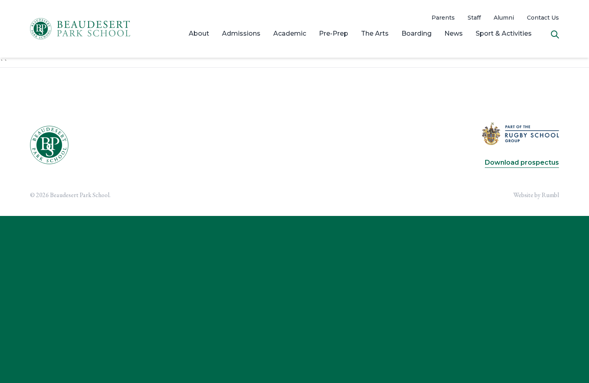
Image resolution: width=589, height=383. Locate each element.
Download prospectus (522, 162)
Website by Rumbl (536, 195)
